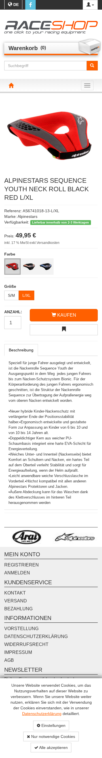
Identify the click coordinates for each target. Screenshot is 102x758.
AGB (9, 660)
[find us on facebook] (30, 5)
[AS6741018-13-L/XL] (12, 266)
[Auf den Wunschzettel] (64, 329)
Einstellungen (52, 725)
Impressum (18, 652)
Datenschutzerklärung (41, 713)
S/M (11, 295)
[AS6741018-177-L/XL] (45, 266)
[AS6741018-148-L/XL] (29, 266)
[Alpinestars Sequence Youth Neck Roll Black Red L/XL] (51, 135)
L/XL (26, 295)
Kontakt (15, 592)
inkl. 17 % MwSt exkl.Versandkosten (32, 243)
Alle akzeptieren (53, 747)
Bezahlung (18, 608)
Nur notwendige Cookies (52, 736)
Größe (10, 286)
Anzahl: (12, 312)
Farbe (9, 254)
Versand (15, 600)
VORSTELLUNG (21, 628)
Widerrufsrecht (26, 644)
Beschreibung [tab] (21, 350)
